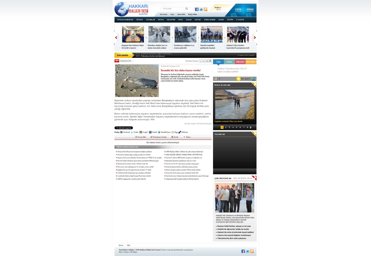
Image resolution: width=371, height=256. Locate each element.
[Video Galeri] (250, 10)
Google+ (145, 132)
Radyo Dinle (192, 14)
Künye (121, 245)
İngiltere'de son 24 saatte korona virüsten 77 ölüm (134, 170)
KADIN (221, 20)
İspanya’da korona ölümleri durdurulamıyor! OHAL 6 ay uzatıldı (140, 158)
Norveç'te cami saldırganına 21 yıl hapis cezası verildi (135, 167)
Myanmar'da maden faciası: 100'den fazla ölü (133, 164)
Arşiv (172, 14)
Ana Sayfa (163, 14)
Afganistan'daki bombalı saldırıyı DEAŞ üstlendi (182, 179)
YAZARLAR (150, 20)
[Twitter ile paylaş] (201, 9)
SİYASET (139, 20)
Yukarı (188, 137)
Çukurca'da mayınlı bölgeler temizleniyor (234, 235)
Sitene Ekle (181, 14)
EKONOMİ (171, 20)
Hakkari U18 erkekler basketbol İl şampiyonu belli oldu (238, 48)
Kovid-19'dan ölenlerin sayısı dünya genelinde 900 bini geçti (138, 161)
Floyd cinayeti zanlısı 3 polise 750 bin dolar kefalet (183, 170)
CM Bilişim (133, 252)
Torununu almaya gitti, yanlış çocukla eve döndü (134, 154)
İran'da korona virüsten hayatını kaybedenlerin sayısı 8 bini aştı (187, 176)
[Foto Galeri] (238, 10)
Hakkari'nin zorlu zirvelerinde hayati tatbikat (235, 232)
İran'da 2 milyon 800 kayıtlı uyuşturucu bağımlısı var (184, 158)
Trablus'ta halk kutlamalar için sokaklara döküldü (134, 173)
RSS (128, 245)
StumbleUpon (165, 132)
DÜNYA (161, 20)
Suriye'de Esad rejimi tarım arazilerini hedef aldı (182, 173)
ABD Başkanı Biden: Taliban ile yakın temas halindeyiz (184, 151)
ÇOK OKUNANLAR (222, 178)
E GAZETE (240, 20)
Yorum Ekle (142, 137)
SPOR (180, 20)
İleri (254, 37)
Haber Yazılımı (124, 252)
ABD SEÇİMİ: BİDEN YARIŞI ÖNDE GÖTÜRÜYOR (184, 154)
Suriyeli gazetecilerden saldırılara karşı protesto (182, 167)
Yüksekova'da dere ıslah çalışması (231, 238)
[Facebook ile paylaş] (197, 9)
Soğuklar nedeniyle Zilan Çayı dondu (228, 121)
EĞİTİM (230, 20)
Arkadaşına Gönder (160, 137)
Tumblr (154, 132)
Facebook (126, 132)
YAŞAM (188, 20)
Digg (176, 132)
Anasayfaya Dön (125, 61)
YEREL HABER (209, 20)
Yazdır (176, 137)
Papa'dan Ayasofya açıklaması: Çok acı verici (181, 161)
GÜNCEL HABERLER (125, 20)
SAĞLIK (198, 20)
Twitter (136, 132)
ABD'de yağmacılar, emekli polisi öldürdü (132, 179)
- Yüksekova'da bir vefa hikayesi (150, 55)
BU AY (250, 178)
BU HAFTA (242, 178)
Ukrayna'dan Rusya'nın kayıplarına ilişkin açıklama (135, 151)
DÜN (235, 178)
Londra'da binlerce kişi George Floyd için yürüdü (134, 176)
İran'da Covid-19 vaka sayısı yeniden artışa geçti (182, 164)
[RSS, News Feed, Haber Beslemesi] (205, 9)
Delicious (184, 132)
